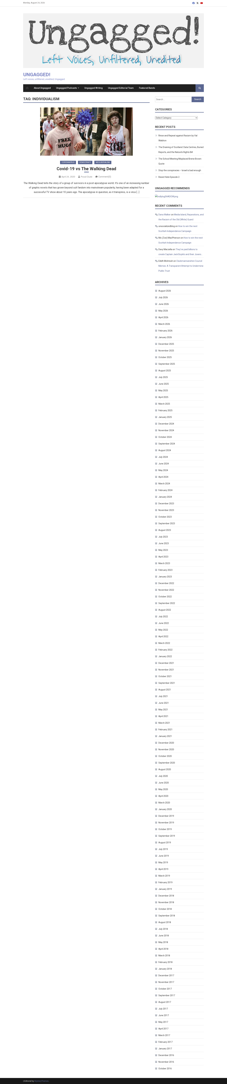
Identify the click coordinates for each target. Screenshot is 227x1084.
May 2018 (163, 942)
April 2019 (163, 869)
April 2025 (163, 397)
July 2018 (163, 929)
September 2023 (166, 523)
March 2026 (164, 324)
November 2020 (166, 749)
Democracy (85, 162)
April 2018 (163, 949)
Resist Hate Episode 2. (169, 177)
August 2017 (164, 1002)
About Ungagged (42, 88)
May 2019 (163, 862)
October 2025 (165, 357)
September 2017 (166, 995)
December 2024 (166, 424)
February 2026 (165, 330)
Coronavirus (68, 162)
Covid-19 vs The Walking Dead (86, 168)
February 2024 (165, 490)
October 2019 (165, 829)
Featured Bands (147, 88)
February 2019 (165, 882)
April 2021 (163, 716)
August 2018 (164, 922)
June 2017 (163, 1015)
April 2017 (163, 1028)
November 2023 (166, 510)
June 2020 (163, 782)
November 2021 (166, 669)
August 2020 (164, 769)
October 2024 (165, 437)
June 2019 (163, 856)
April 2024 (163, 477)
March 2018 (164, 955)
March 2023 (164, 563)
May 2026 (163, 310)
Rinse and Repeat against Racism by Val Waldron (177, 138)
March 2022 (164, 643)
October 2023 (165, 517)
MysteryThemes (41, 1081)
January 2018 (165, 969)
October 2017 (165, 989)
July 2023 (163, 537)
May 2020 (163, 789)
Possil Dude (86, 176)
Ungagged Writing (93, 88)
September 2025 (166, 364)
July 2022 (163, 616)
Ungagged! (36, 74)
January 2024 (165, 497)
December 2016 (166, 1055)
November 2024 (166, 430)
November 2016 (166, 1062)
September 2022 (166, 603)
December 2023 (166, 503)
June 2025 (163, 384)
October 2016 (165, 1068)
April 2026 (163, 317)
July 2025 (163, 377)
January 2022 (165, 656)
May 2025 (163, 390)
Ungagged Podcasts (66, 88)
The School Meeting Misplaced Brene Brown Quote (179, 161)
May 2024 (163, 470)
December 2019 (166, 816)
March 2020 (164, 802)
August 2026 (164, 291)
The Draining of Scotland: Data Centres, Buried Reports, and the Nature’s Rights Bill (181, 149)
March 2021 (164, 723)
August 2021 (164, 689)
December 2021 (166, 663)
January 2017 (165, 1048)
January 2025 (165, 417)
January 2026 (165, 337)
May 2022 (163, 630)
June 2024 (163, 463)
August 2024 (164, 450)
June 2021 (163, 703)
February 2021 (165, 729)
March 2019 (164, 876)
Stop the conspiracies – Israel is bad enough (179, 170)
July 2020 (163, 776)
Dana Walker (164, 214)
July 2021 (163, 696)
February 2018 (165, 962)
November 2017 (166, 982)
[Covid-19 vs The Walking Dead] (86, 131)
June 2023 (163, 543)
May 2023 (163, 550)
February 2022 (165, 650)
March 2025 (164, 404)
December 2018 (166, 895)
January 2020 (165, 809)
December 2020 (166, 743)
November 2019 (166, 822)
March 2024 (164, 483)
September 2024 (166, 443)
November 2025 (166, 350)
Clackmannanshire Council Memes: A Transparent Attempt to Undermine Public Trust (180, 266)
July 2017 (163, 1008)
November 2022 (166, 590)
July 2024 (163, 457)
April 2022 (163, 636)
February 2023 (165, 570)
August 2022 (164, 610)
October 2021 (165, 676)
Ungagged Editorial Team (121, 88)
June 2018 (163, 935)
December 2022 (166, 583)
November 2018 (166, 902)
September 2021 (166, 683)
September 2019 (166, 836)
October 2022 (165, 596)
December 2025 (166, 344)
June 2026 (163, 304)
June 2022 (163, 623)
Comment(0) (104, 176)
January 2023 (165, 576)
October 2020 (165, 756)
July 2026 (163, 297)
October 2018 (165, 909)
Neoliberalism (103, 162)
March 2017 (164, 1035)
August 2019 (164, 842)
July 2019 (163, 849)
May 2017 (163, 1022)
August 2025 (164, 370)
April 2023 (163, 556)
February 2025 (165, 410)
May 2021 (163, 709)
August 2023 (164, 530)
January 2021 (165, 736)
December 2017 (166, 975)
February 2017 (165, 1042)
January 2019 (165, 889)
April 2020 (163, 796)
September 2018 (166, 915)
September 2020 (166, 763)
